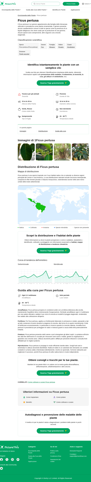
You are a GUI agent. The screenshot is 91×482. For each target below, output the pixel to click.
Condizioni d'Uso (55, 456)
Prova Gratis (71, 4)
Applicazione (75, 10)
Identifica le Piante (58, 10)
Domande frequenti (76, 451)
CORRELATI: (36, 382)
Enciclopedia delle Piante (27, 15)
